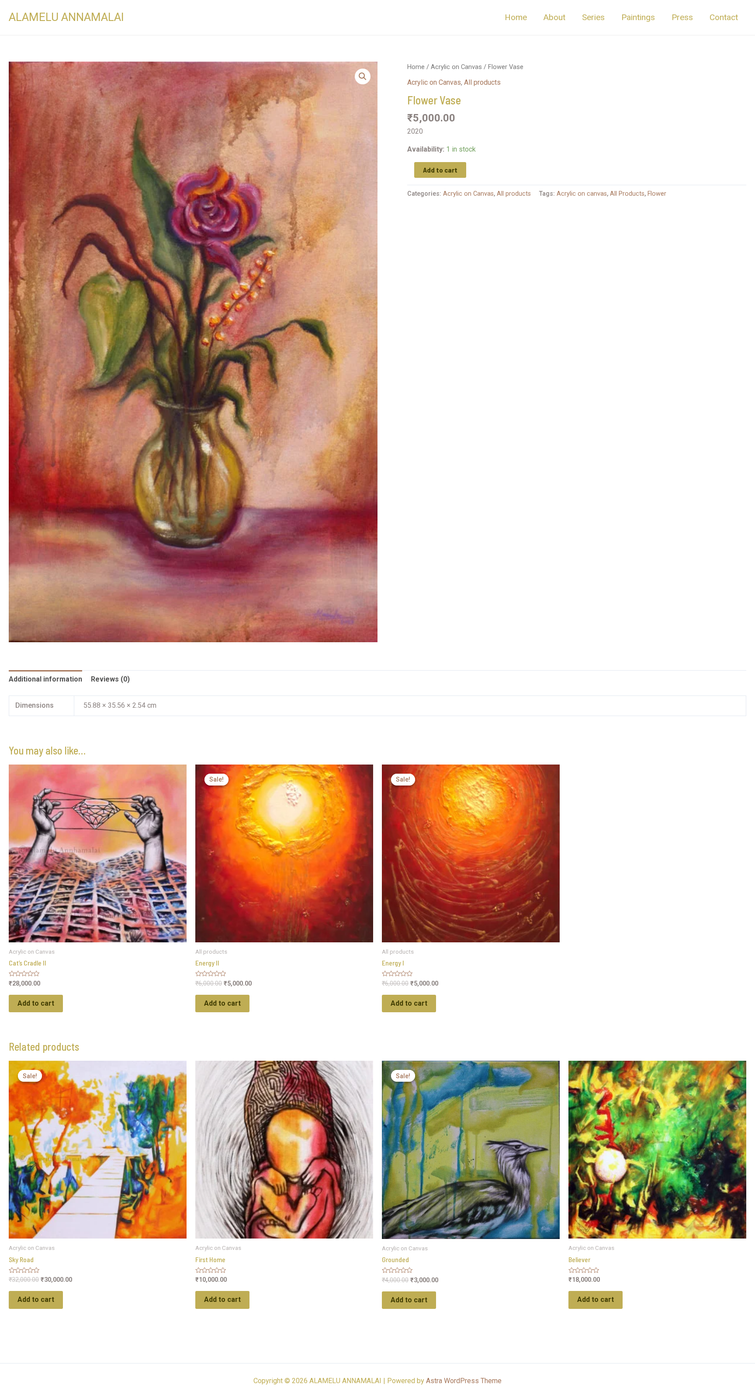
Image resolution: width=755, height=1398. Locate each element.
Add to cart (440, 170)
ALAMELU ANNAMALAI (66, 17)
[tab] (45, 679)
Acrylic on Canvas (456, 67)
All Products (627, 193)
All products (482, 82)
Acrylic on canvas (582, 193)
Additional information (45, 679)
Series (593, 17)
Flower (657, 193)
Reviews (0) (110, 679)
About (554, 17)
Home (516, 17)
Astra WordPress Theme (464, 1381)
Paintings (638, 17)
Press (682, 17)
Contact (724, 17)
